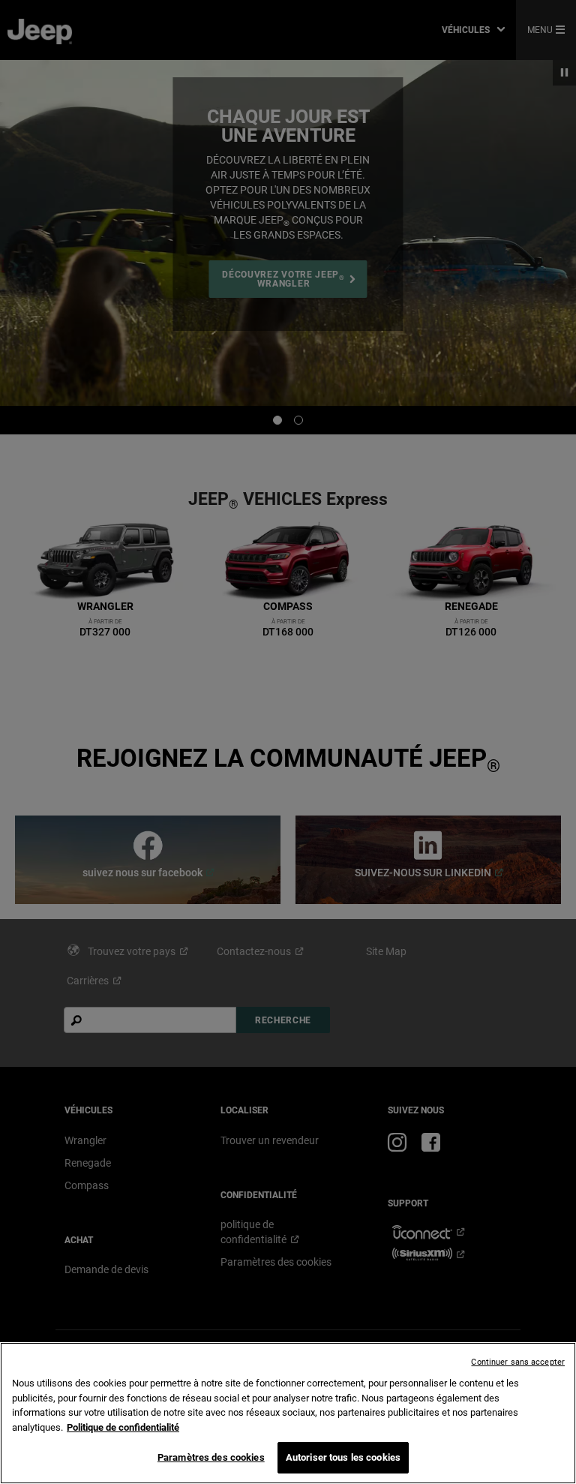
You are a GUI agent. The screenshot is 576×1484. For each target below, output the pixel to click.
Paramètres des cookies (211, 1457)
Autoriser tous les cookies (343, 1457)
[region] (288, 1413)
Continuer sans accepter (518, 1362)
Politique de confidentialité (123, 1427)
